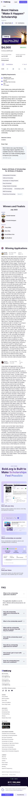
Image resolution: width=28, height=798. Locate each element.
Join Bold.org (23, 2)
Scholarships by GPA (19, 188)
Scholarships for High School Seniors (10, 743)
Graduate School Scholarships (8, 733)
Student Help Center (6, 717)
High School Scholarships (7, 747)
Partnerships (4, 764)
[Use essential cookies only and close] (26, 788)
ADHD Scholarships (7, 191)
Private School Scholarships (9, 194)
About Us (4, 756)
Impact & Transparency (7, 768)
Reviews (4, 766)
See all (25, 64)
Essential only (20, 794)
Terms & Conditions (6, 702)
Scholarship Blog (5, 713)
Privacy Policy (12, 774)
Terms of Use (5, 774)
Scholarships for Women (7, 741)
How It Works (5, 696)
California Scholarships (8, 178)
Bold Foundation (5, 698)
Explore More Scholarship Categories (10, 751)
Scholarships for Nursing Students (9, 735)
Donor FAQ (4, 700)
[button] (14, 594)
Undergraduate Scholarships (9, 175)
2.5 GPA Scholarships (7, 188)
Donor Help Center (6, 704)
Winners (4, 715)
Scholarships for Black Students (9, 749)
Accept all (7, 794)
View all (19, 194)
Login (15, 2)
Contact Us (4, 758)
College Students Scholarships (10, 186)
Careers (4, 760)
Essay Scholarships (7, 183)
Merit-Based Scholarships (7, 739)
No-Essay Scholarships (7, 737)
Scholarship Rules (6, 712)
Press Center (5, 762)
